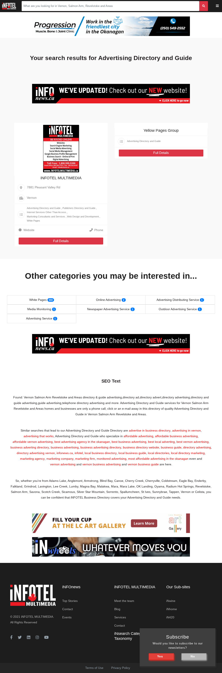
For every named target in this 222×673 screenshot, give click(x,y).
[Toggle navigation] (220, 6)
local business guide (132, 453)
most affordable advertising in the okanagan (158, 458)
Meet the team (124, 601)
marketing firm (85, 458)
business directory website (141, 447)
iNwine (170, 601)
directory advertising (197, 447)
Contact (67, 609)
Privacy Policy (120, 668)
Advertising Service (39, 318)
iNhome (171, 609)
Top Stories (70, 601)
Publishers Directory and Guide (78, 208)
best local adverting (161, 441)
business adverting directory (29, 447)
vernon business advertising (101, 464)
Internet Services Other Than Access (46, 212)
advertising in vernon (186, 430)
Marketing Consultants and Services (46, 216)
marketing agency (32, 458)
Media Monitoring (39, 309)
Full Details (61, 241)
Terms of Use (94, 668)
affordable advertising (138, 436)
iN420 (170, 617)
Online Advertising (108, 299)
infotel (79, 453)
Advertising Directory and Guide (43, 208)
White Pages (33, 220)
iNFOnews (71, 587)
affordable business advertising (176, 436)
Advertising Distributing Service (178, 299)
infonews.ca (65, 453)
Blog (117, 609)
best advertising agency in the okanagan (82, 441)
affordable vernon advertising (33, 441)
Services (120, 617)
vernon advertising (62, 464)
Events (67, 617)
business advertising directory (100, 447)
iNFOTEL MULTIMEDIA (61, 178)
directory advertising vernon (36, 453)
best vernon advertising (192, 441)
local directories (158, 453)
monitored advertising (111, 458)
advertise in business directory (149, 430)
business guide (171, 447)
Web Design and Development (83, 216)
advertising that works (39, 436)
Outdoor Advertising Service (178, 309)
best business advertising (129, 441)
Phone (98, 230)
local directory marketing (188, 453)
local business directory (101, 453)
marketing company (59, 458)
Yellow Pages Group (161, 130)
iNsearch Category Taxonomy (130, 636)
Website (28, 230)
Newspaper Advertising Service (108, 309)
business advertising (65, 447)
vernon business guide (143, 464)
